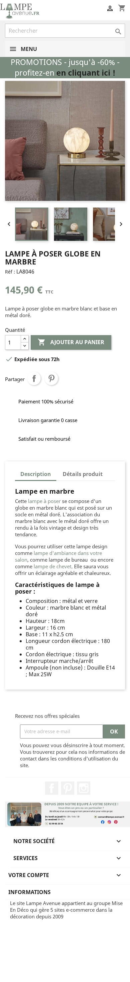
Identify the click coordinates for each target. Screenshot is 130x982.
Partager (34, 378)
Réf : (10, 271)
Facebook (51, 788)
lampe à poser (44, 501)
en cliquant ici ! (85, 73)
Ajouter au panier (71, 342)
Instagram (83, 788)
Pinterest (51, 378)
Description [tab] (35, 474)
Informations (29, 892)
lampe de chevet (52, 566)
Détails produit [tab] (83, 474)
